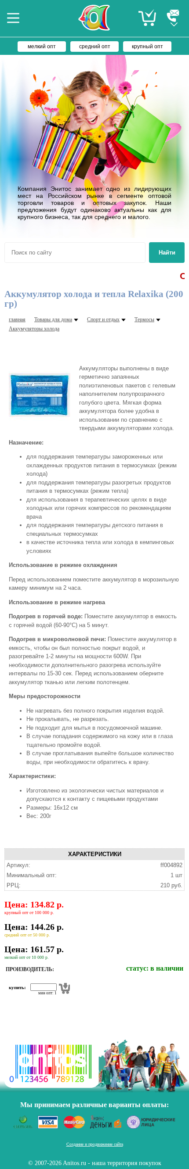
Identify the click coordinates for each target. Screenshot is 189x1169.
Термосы (144, 319)
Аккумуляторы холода (34, 329)
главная (17, 319)
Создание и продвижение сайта (94, 1144)
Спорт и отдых (103, 319)
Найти (167, 252)
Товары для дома (53, 319)
